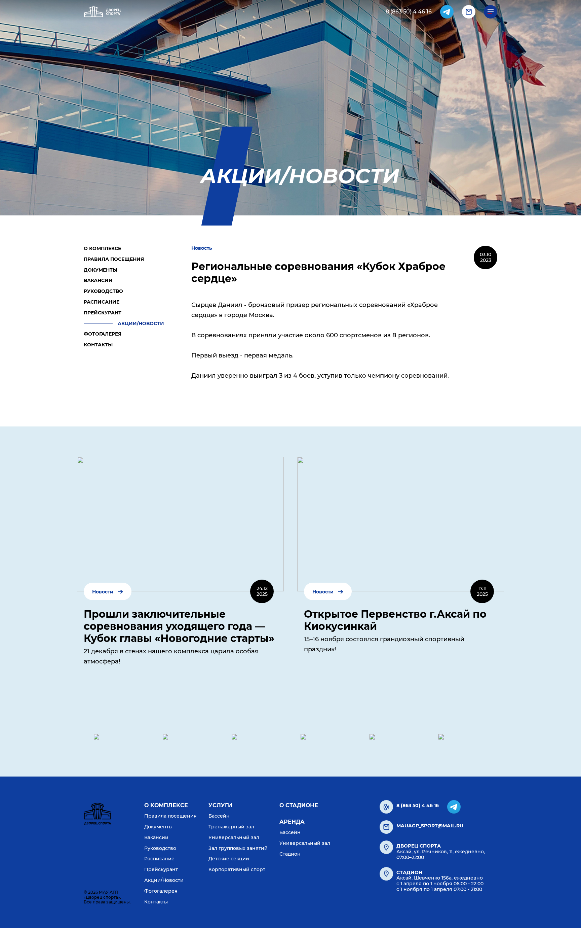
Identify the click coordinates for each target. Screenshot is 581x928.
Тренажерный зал (231, 827)
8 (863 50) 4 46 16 (409, 11)
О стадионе (298, 805)
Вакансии (98, 280)
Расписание (101, 302)
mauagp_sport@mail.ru (429, 826)
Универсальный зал (233, 837)
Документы (100, 270)
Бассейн (219, 816)
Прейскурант (102, 313)
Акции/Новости (141, 323)
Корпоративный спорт (236, 869)
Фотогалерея (102, 334)
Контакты (98, 345)
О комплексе (102, 248)
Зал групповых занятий (238, 848)
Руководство (103, 291)
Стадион (290, 854)
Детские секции (228, 859)
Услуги (220, 805)
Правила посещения (114, 259)
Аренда (292, 822)
